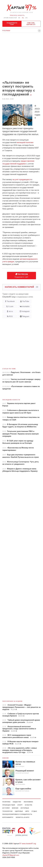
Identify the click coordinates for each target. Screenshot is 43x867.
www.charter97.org (29, 843)
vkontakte (26, 306)
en (26, 17)
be (19, 17)
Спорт (20, 805)
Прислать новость (17, 15)
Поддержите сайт (12, 23)
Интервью (25, 808)
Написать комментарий (21, 287)
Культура (28, 805)
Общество (17, 801)
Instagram (26, 311)
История (6, 808)
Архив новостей (10, 17)
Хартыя (21, 8)
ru (23, 17)
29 (31, 95)
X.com (10, 306)
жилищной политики (25, 142)
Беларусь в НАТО (22, 817)
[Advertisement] (21, 57)
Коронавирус (7, 817)
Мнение (5, 758)
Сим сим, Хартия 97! (31, 23)
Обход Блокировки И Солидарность (17, 814)
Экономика (28, 801)
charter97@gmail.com (10, 855)
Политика (6, 801)
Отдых (34, 811)
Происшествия (8, 805)
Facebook (11, 301)
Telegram (25, 316)
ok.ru (11, 311)
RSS (11, 316)
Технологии (7, 811)
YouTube (25, 301)
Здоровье (19, 811)
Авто (27, 811)
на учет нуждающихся (22, 179)
